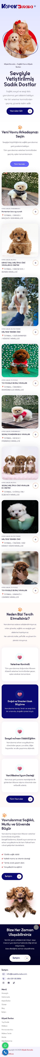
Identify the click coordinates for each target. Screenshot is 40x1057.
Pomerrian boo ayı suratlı (12, 211)
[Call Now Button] (5, 1052)
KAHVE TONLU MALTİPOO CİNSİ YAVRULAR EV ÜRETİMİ (13, 264)
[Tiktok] (14, 983)
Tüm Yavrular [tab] (19, 164)
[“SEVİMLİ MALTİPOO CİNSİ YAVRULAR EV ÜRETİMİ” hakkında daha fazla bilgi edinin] (35, 485)
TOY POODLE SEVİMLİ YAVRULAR (14, 383)
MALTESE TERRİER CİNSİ (11, 332)
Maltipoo (13, 260)
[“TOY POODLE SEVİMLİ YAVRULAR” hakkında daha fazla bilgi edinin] (35, 383)
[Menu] (35, 6)
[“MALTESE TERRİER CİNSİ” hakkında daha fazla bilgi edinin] (35, 332)
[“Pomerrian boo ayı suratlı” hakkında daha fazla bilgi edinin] (35, 212)
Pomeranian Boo (15, 208)
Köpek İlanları (6, 208)
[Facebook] (8, 983)
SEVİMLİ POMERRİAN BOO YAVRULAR (16, 434)
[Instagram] (3, 983)
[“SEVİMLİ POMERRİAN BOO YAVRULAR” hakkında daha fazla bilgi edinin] (35, 434)
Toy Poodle (14, 380)
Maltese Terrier (15, 329)
